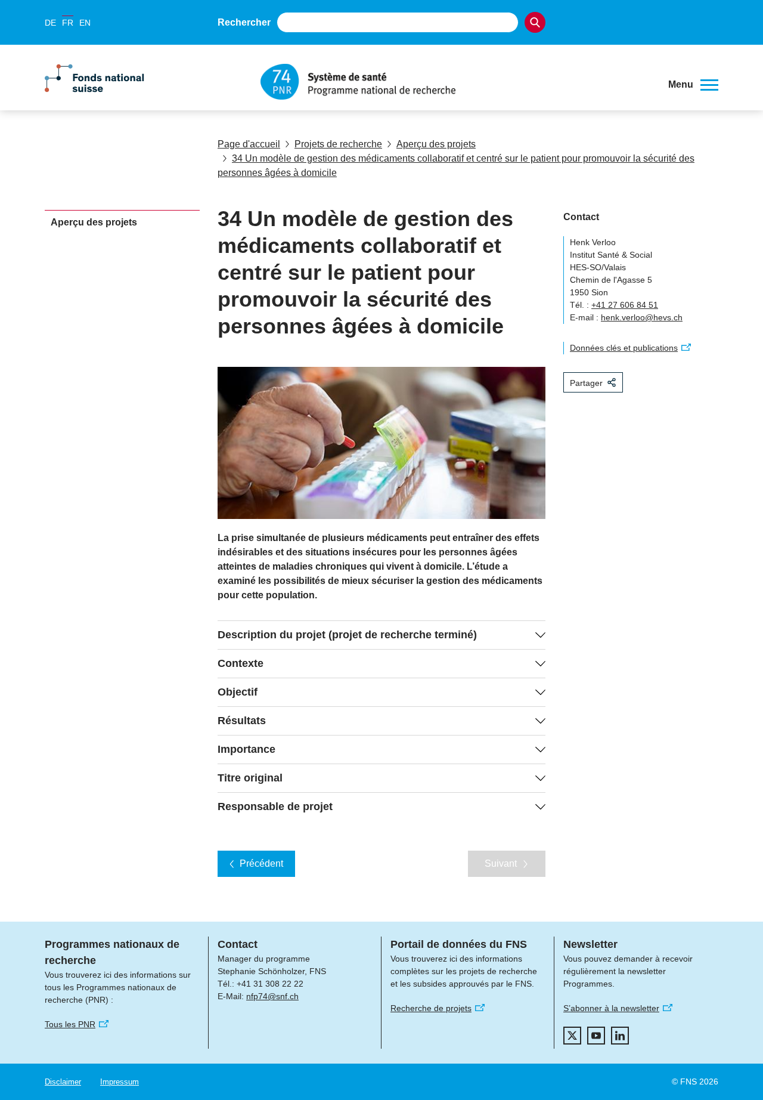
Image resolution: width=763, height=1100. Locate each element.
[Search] (535, 22)
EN (85, 22)
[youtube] (596, 1036)
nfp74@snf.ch (272, 996)
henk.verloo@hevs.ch (642, 317)
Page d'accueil (249, 144)
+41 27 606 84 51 (624, 305)
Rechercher (244, 22)
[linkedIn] (620, 1036)
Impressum (119, 1081)
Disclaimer (63, 1081)
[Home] (455, 82)
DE (50, 22)
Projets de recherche (338, 144)
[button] (693, 85)
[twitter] (572, 1036)
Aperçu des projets (436, 144)
